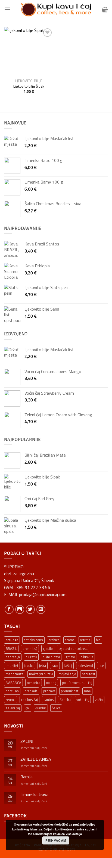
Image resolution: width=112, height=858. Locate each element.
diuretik (31, 657)
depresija (13, 657)
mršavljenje (67, 674)
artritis (85, 640)
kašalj (68, 665)
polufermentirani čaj (77, 682)
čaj (28, 708)
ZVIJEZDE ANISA (35, 759)
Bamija (26, 776)
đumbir (40, 708)
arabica (54, 640)
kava (55, 665)
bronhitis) (30, 648)
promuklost (69, 691)
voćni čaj (82, 699)
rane (87, 691)
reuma (10, 699)
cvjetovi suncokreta (73, 648)
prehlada (31, 691)
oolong (51, 682)
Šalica (56, 708)
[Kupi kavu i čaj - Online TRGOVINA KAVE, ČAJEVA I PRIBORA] (56, 9)
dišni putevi (51, 657)
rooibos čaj (29, 699)
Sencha (65, 699)
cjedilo (48, 648)
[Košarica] (105, 9)
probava (49, 691)
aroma (69, 640)
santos (48, 699)
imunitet (12, 665)
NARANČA (13, 682)
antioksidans (33, 640)
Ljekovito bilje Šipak (28, 86)
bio (98, 640)
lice (101, 665)
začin (99, 699)
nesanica (33, 682)
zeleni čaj (13, 708)
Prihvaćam (55, 840)
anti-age (12, 640)
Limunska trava (34, 794)
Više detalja (74, 834)
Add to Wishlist (45, 43)
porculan (12, 691)
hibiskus (86, 657)
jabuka (28, 665)
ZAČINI (26, 741)
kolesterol (85, 665)
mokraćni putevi (41, 674)
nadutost (88, 674)
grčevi (70, 657)
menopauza (14, 674)
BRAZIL (11, 648)
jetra (42, 665)
